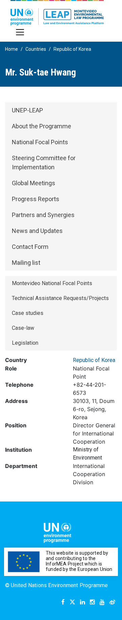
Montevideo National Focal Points (52, 283)
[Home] (57, 12)
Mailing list (26, 262)
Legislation (25, 343)
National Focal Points (40, 142)
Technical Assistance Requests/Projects (60, 298)
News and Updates (37, 230)
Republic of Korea (72, 49)
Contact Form (30, 246)
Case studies (27, 313)
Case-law (23, 328)
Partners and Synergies (43, 214)
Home (11, 49)
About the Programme (41, 126)
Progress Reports (35, 198)
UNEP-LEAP (27, 110)
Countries (35, 49)
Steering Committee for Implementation (44, 162)
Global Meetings (33, 183)
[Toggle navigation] (20, 32)
